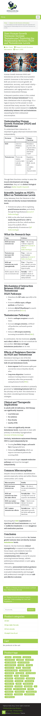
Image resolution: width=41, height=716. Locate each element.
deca (18, 668)
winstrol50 (10, 697)
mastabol (9, 678)
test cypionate (19, 689)
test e (30, 689)
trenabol (9, 691)
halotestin (31, 673)
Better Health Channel (20, 187)
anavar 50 (27, 657)
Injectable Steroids (12, 625)
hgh (16, 675)
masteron (30, 678)
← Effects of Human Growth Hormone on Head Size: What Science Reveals (20, 589)
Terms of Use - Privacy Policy (12, 711)
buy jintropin (10, 662)
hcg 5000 (9, 675)
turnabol (18, 694)
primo (19, 683)
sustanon (28, 686)
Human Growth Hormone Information (19, 23)
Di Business (16, 713)
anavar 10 (17, 657)
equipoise (20, 673)
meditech (9, 681)
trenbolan (20, 691)
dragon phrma (25, 670)
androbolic (10, 660)
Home (5, 23)
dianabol (26, 668)
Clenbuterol (10, 665)
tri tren (9, 694)
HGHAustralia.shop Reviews (12, 708)
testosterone (8, 542)
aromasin (29, 660)
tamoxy (8, 689)
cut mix (29, 665)
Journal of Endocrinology (14, 435)
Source (22, 311)
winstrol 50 (29, 694)
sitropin (19, 686)
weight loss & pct (12, 633)
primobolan (28, 683)
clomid (21, 665)
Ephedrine (9, 673)
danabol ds (10, 668)
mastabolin (20, 678)
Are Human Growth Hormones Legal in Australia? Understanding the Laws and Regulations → (17, 599)
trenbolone (31, 691)
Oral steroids (10, 629)
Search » (31, 609)
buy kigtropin (24, 662)
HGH (16, 521)
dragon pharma (11, 670)
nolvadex (19, 681)
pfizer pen (9, 683)
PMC (31, 334)
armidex (20, 660)
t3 (36, 686)
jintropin (24, 675)
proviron (9, 686)
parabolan (29, 681)
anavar (8, 657)
